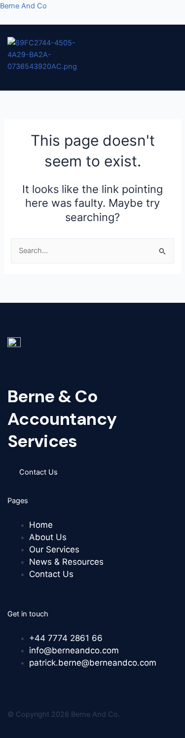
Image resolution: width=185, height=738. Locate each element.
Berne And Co (23, 5)
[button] (89, 77)
